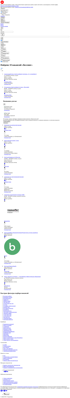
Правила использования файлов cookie (24, 7)
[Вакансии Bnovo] (36, 247)
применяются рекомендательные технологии (27, 386)
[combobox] (7, 32)
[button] (2, 23)
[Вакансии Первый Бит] (36, 211)
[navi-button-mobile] (2, 28)
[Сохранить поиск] (2, 38)
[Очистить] (2, 35)
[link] (3, 21)
